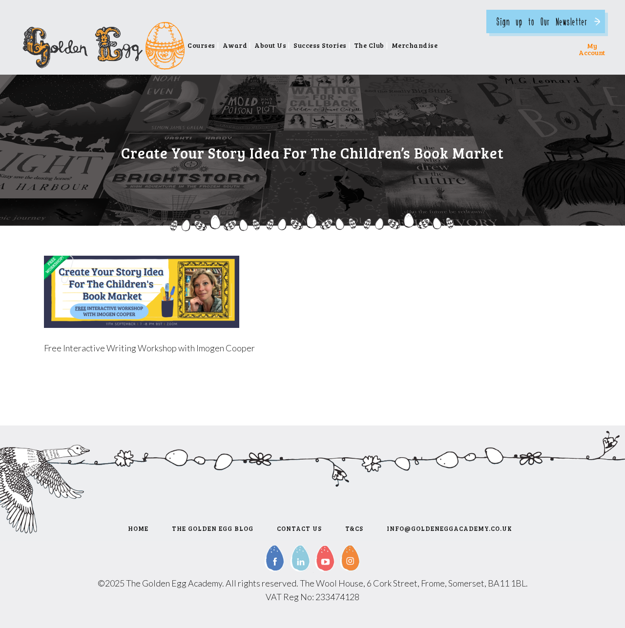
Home (138, 528)
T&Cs (354, 528)
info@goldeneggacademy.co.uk (449, 528)
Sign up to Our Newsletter (542, 21)
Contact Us (299, 528)
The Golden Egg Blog (212, 528)
